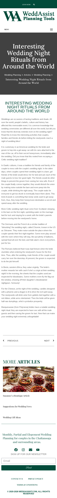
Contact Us (17, 479)
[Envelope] (30, 449)
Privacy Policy (35, 479)
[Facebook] (16, 449)
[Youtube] (37, 449)
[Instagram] (23, 449)
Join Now (26, 4)
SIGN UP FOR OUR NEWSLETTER (28, 454)
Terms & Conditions (27, 485)
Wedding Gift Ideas (12, 417)
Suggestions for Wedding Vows (17, 406)
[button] (34, 4)
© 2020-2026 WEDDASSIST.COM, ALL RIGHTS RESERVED (28, 492)
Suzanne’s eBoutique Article (16, 395)
